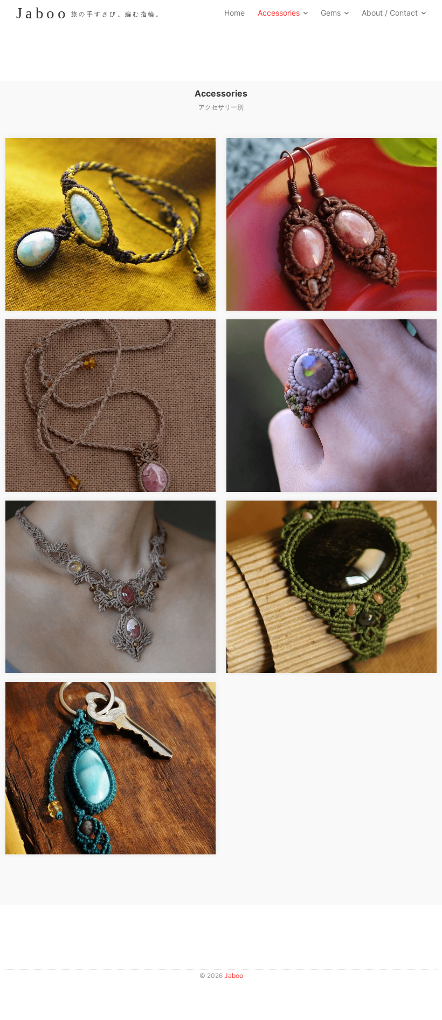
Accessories (279, 12)
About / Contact (390, 12)
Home (234, 12)
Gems (331, 12)
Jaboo (233, 975)
